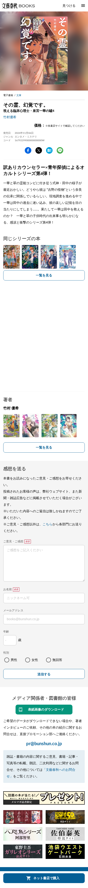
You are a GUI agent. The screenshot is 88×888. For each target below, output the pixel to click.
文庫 (18, 95)
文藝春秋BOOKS (18, 5)
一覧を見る (44, 275)
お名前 (7, 589)
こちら (47, 524)
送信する (44, 674)
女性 (35, 660)
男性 (14, 660)
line (60, 150)
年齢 (6, 631)
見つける (69, 5)
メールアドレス (13, 610)
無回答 (57, 660)
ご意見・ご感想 (13, 541)
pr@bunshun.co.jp (44, 744)
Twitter (38, 150)
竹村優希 (9, 117)
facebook (28, 150)
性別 (6, 652)
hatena (49, 150)
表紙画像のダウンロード (46, 709)
